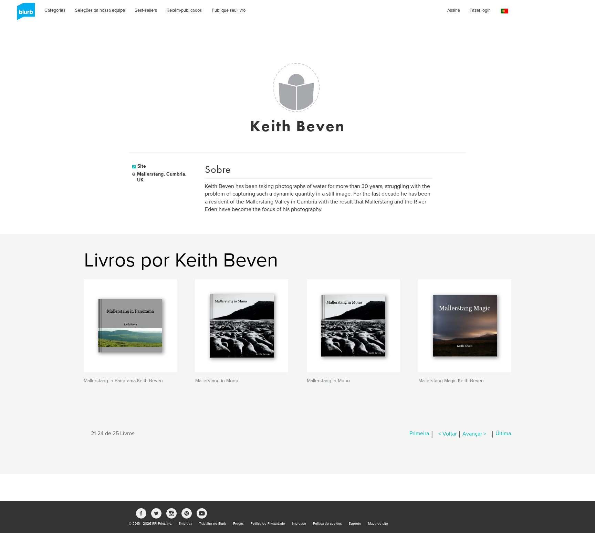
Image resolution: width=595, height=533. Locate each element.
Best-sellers (146, 10)
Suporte (355, 524)
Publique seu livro (229, 10)
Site (141, 166)
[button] (504, 11)
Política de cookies (327, 524)
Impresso (299, 524)
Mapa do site (378, 524)
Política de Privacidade (268, 524)
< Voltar (447, 433)
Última (503, 433)
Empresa (185, 524)
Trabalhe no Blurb (212, 524)
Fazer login (480, 10)
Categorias (54, 10)
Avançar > (474, 433)
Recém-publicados (184, 10)
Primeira (419, 433)
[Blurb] (24, 13)
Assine (453, 10)
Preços (238, 524)
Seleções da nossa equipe (100, 10)
